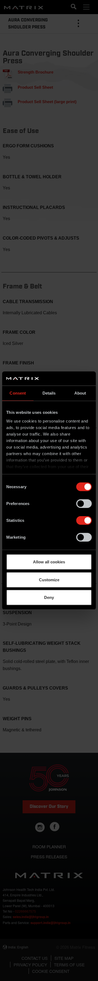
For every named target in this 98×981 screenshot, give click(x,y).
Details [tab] (49, 393)
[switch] (84, 503)
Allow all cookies (49, 562)
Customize (49, 579)
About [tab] (80, 393)
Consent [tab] (18, 393)
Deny (49, 597)
